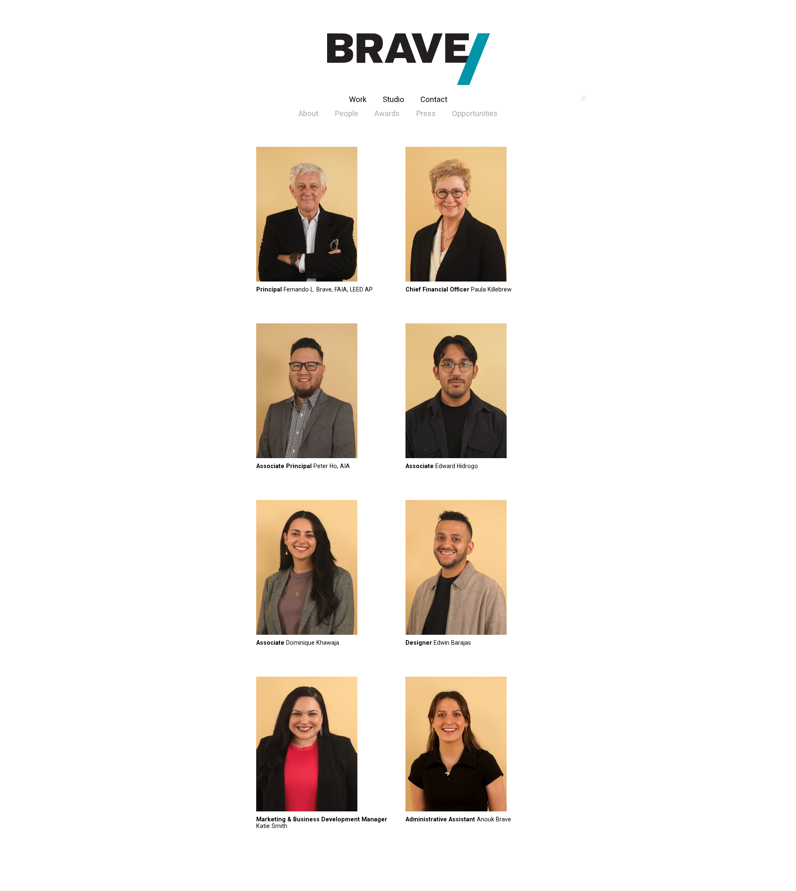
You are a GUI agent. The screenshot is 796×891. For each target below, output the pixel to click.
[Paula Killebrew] (472, 215)
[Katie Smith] (323, 745)
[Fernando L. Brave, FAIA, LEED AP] (323, 215)
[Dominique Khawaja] (323, 568)
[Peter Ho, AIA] (323, 391)
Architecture (408, 59)
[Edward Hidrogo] (472, 391)
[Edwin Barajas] (472, 568)
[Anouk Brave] (472, 745)
